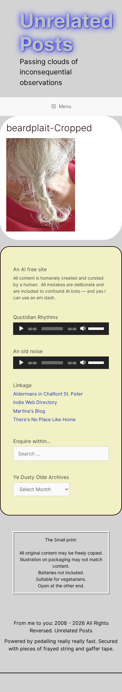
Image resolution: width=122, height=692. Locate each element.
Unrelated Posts (67, 32)
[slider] (97, 328)
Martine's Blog (29, 411)
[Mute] (83, 328)
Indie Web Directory (35, 402)
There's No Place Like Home (44, 419)
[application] (61, 328)
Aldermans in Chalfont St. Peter (48, 394)
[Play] (21, 328)
